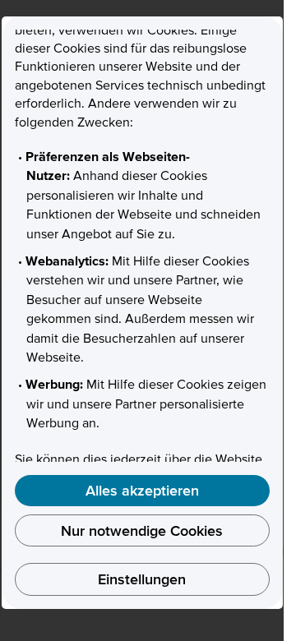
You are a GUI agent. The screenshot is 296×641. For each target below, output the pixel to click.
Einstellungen (142, 579)
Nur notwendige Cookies (142, 530)
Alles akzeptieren (142, 490)
